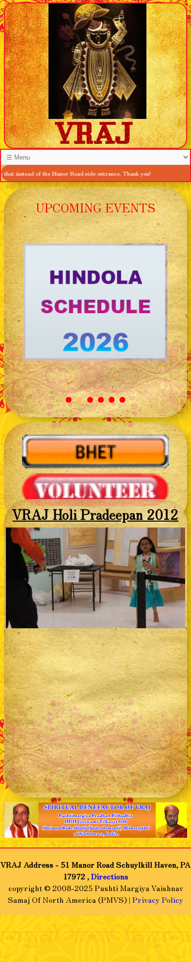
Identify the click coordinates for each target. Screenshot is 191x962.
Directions (109, 876)
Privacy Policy (157, 899)
